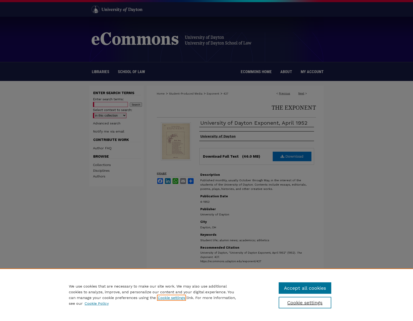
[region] (206, 294)
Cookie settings (171, 297)
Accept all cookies (305, 288)
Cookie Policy (97, 303)
